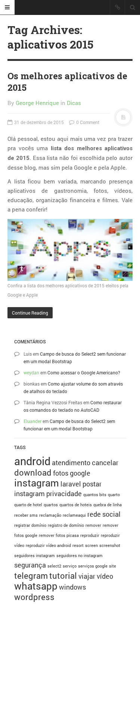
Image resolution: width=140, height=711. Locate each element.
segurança (30, 564)
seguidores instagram (34, 555)
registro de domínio (66, 525)
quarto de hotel (28, 504)
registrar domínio (30, 525)
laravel (70, 483)
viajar (86, 576)
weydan (31, 372)
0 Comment (87, 122)
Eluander (32, 421)
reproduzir (89, 535)
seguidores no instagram (79, 555)
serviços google (93, 566)
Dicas (74, 102)
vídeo (105, 576)
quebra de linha (107, 504)
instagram (36, 482)
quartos (51, 504)
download (33, 472)
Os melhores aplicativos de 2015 (67, 81)
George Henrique (37, 102)
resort (78, 545)
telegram (31, 575)
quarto (114, 494)
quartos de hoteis (75, 504)
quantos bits (94, 494)
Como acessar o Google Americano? (83, 372)
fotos (60, 473)
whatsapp (35, 585)
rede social (104, 514)
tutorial (63, 575)
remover (93, 525)
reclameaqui (74, 515)
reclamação (50, 515)
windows (72, 586)
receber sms (26, 515)
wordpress (34, 596)
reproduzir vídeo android (48, 545)
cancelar (105, 462)
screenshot (109, 545)
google (80, 473)
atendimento (71, 462)
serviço (70, 566)
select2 (54, 566)
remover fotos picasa (59, 535)
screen (91, 545)
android (32, 461)
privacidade (64, 493)
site (112, 566)
